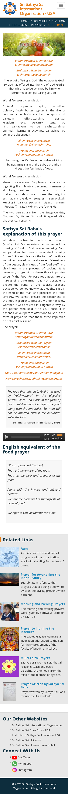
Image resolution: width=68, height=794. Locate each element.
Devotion (58, 21)
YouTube (24, 757)
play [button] (6, 437)
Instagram (25, 770)
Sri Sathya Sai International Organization (37, 725)
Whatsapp (25, 763)
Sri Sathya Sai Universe (26, 740)
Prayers (36, 25)
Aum (24, 548)
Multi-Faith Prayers (35, 658)
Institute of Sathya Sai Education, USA (36, 735)
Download (57, 438)
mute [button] (53, 435)
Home (25, 21)
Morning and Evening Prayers (43, 604)
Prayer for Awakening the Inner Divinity (40, 576)
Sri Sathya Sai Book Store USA (31, 730)
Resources (19, 25)
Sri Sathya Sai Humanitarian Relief (33, 745)
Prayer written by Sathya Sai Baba (42, 685)
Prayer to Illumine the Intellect (37, 630)
